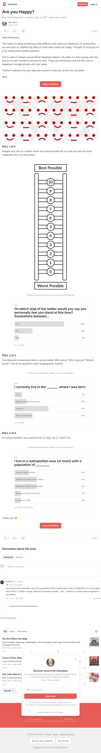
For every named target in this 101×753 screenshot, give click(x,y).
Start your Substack (44, 741)
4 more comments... (8, 618)
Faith (8, 581)
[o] (94, 642)
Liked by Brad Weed (15, 585)
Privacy (48, 734)
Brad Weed (12, 22)
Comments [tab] (8, 557)
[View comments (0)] (31, 651)
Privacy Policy (70, 705)
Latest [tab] (12, 631)
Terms (55, 734)
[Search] (96, 631)
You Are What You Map (14, 638)
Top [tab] (5, 631)
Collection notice (67, 734)
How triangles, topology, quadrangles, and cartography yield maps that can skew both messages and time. (41, 643)
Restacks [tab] (19, 557)
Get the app (63, 741)
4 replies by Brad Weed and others (23, 606)
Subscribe (83, 4)
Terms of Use (63, 702)
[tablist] (13, 557)
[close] (76, 659)
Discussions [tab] (22, 631)
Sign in (93, 4)
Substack (37, 747)
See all (7, 690)
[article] (50, 645)
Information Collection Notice (49, 705)
